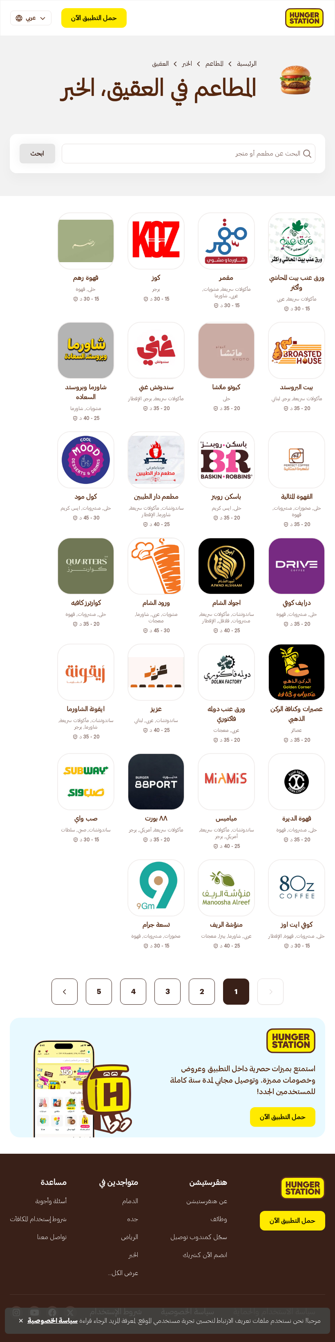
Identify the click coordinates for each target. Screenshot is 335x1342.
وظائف (218, 1219)
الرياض (129, 1237)
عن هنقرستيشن (206, 1201)
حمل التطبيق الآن (94, 18)
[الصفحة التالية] (64, 992)
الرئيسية (247, 63)
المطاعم (214, 63)
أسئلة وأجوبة (51, 1201)
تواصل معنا (52, 1237)
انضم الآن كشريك (205, 1255)
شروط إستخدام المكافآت (38, 1219)
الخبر (187, 63)
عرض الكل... (123, 1273)
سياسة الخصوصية (52, 1320)
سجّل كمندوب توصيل (198, 1237)
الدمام (130, 1201)
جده (132, 1219)
